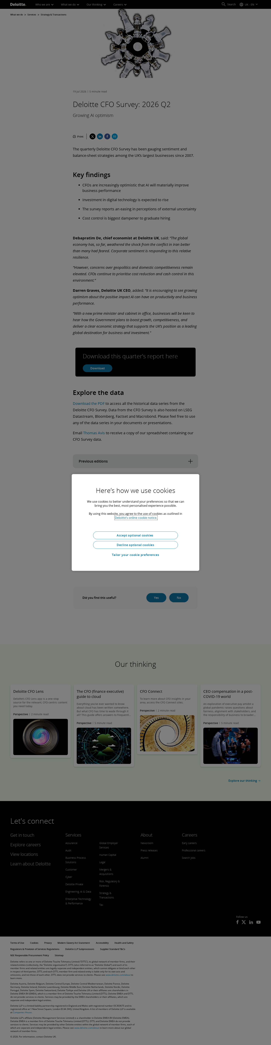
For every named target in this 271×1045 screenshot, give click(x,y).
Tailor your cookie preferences (135, 555)
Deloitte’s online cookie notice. (136, 518)
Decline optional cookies (135, 545)
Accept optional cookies (135, 535)
